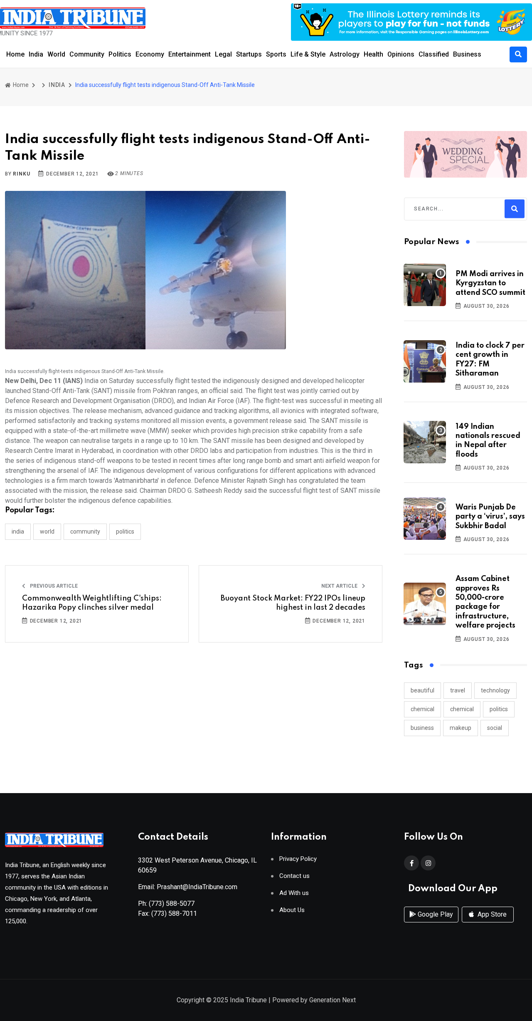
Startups (249, 54)
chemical (422, 709)
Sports (276, 54)
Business (467, 54)
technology (495, 690)
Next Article (340, 586)
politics (499, 709)
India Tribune (248, 1000)
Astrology (345, 54)
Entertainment (189, 54)
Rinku (21, 174)
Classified (434, 54)
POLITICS (125, 531)
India (36, 54)
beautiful (422, 690)
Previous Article (53, 586)
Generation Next (332, 1000)
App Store (491, 914)
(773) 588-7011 (174, 913)
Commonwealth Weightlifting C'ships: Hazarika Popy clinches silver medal (92, 603)
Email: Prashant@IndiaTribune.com (187, 887)
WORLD (47, 531)
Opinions (400, 54)
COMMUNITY (85, 531)
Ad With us (294, 893)
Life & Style (308, 54)
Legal (223, 54)
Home (15, 54)
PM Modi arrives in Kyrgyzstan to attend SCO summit (490, 283)
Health (373, 54)
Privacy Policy (298, 859)
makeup (460, 727)
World (56, 54)
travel (457, 690)
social (494, 727)
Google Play (434, 914)
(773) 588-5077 (172, 903)
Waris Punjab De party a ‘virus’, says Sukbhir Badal (490, 517)
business (422, 727)
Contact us (294, 876)
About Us (292, 910)
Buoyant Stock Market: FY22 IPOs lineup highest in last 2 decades (293, 603)
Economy (149, 54)
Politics (119, 54)
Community (86, 54)
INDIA (57, 85)
